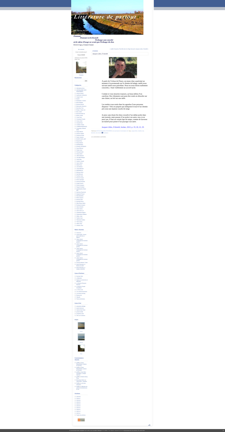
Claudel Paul (79, 123)
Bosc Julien (79, 111)
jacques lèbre (134, 130)
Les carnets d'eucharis (81, 291)
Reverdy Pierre (80, 201)
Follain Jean (79, 150)
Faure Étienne (79, 148)
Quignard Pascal (80, 194)
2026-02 (78, 407)
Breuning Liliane (80, 380)
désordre (93, 132)
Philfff (77, 383)
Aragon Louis (79, 97)
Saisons (81, 342)
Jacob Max (79, 159)
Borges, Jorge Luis (80, 110)
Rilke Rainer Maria (80, 203)
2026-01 (78, 409)
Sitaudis (78, 297)
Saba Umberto (79, 207)
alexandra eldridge (80, 306)
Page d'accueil (131, 49)
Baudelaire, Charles (81, 100)
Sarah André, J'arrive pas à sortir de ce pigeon (81, 236)
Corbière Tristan (80, 124)
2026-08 (78, 396)
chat (143, 130)
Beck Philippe (79, 102)
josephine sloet (80, 313)
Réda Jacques (79, 197)
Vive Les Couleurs (80, 315)
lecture (99, 132)
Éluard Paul (79, 141)
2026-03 (78, 405)
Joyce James (79, 163)
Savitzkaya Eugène (81, 212)
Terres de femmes (80, 299)
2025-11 (78, 413)
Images (76, 319)
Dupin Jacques (80, 137)
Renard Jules (79, 199)
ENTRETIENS (79, 144)
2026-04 (78, 404)
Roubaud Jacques (80, 205)
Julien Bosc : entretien (81, 381)
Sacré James (79, 208)
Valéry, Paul (79, 223)
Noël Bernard (79, 174)
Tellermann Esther (80, 220)
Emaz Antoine (79, 142)
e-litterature (79, 278)
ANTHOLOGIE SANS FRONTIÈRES (104, 130)
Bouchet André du (80, 113)
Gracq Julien (79, 153)
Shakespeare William (81, 214)
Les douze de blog (80, 293)
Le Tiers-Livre (79, 289)
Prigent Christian (80, 187)
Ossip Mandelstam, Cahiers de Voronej (81, 364)
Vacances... (79, 232)
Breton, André (79, 115)
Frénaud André (79, 152)
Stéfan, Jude (79, 216)
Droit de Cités (79, 276)
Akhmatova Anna (80, 88)
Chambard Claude (80, 119)
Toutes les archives (81, 415)
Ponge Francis (79, 183)
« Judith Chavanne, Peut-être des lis (118, 49)
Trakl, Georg (79, 221)
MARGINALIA (79, 170)
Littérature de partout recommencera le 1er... (81, 388)
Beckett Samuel (80, 104)
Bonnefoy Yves (79, 108)
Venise (81, 331)
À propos (81, 75)
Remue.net (79, 295)
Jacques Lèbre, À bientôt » (142, 49)
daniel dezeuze (80, 308)
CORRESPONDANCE (81, 126)
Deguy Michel (79, 131)
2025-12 (78, 411)
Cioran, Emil (79, 121)
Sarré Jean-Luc (80, 210)
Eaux (81, 353)
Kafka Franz (79, 165)
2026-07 (78, 398)
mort (97, 132)
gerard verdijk (79, 311)
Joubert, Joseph (80, 161)
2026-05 (78, 402)
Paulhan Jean (79, 176)
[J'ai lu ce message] (223, 430)
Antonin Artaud (79, 93)
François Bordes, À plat (81, 262)
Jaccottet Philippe (80, 157)
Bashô (77, 98)
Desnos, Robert (80, 133)
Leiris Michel (79, 166)
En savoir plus (141, 430)
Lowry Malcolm (80, 168)
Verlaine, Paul (79, 225)
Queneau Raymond (81, 192)
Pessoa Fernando (80, 181)
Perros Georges (80, 179)
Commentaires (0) (124, 130)
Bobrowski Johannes (81, 106)
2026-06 (78, 400)
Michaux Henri (79, 172)
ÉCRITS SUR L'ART (81, 139)
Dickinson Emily (80, 135)
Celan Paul (79, 117)
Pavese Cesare (80, 177)
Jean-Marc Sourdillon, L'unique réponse (81, 373)
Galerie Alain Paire (80, 310)
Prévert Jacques (80, 185)
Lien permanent (116, 130)
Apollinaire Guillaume (81, 95)
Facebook (105, 132)
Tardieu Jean (79, 218)
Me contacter (81, 49)
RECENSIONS (79, 196)
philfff (77, 362)
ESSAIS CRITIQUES (81, 146)
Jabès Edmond (80, 155)
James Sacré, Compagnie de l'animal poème (81, 241)
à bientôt (140, 130)
